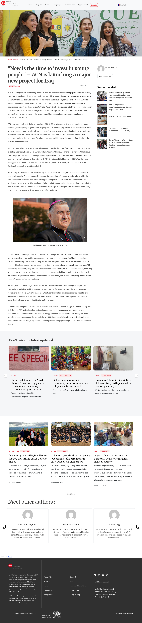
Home (10, 59)
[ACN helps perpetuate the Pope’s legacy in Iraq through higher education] (102, 109)
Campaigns (57, 5)
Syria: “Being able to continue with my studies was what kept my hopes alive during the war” (121, 144)
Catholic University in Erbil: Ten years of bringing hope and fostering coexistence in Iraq (120, 96)
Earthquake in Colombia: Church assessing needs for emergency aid (113, 383)
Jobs (71, 581)
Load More (71, 494)
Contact (73, 577)
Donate (94, 5)
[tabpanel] (29, 373)
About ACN (48, 577)
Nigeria (104, 451)
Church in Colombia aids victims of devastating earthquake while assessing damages (71, 383)
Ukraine (25, 451)
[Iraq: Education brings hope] (102, 120)
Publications (70, 5)
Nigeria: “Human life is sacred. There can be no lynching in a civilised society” (111, 458)
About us (29, 5)
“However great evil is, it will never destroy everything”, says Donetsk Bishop (28, 458)
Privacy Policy (75, 590)
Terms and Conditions (78, 586)
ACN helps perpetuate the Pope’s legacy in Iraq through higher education (120, 107)
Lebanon (62, 451)
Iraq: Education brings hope (120, 116)
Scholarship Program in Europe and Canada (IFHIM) (119, 129)
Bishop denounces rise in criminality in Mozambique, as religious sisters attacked (28, 383)
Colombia (64, 375)
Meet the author (105, 76)
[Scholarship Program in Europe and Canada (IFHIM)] (102, 132)
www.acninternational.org (25, 613)
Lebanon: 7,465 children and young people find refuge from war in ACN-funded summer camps (70, 458)
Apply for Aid (83, 5)
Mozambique (23, 375)
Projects (39, 5)
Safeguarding (75, 595)
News (47, 5)
